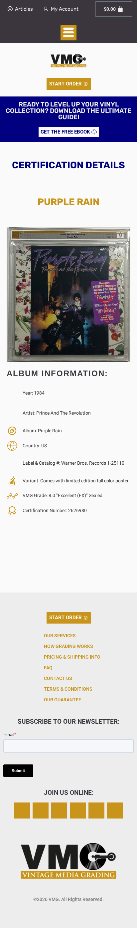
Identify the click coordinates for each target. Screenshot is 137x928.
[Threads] (78, 810)
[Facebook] (59, 810)
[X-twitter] (41, 810)
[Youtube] (115, 810)
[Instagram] (22, 810)
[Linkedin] (96, 810)
